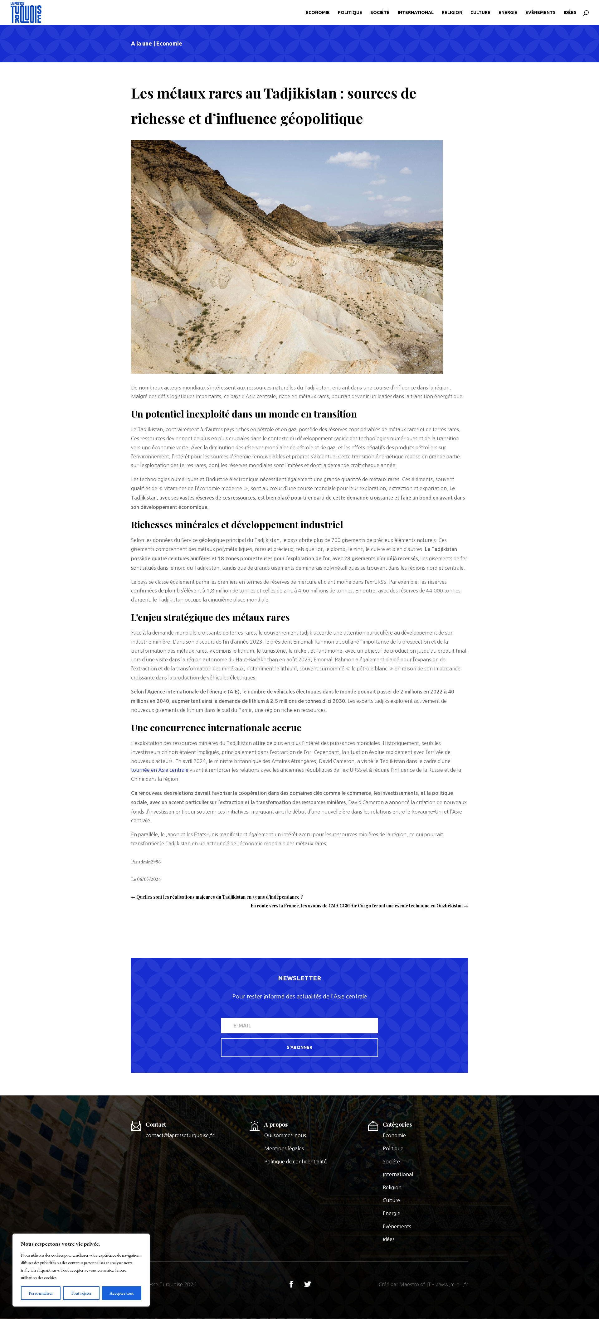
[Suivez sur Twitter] (307, 1284)
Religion (452, 12)
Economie (318, 12)
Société (380, 12)
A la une (141, 43)
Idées (570, 12)
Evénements (540, 12)
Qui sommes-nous (285, 1135)
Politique (350, 12)
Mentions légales (284, 1148)
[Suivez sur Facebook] (291, 1284)
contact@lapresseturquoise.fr (180, 1135)
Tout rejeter (81, 1293)
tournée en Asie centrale (159, 769)
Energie (508, 12)
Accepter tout (122, 1293)
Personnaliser (41, 1293)
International (416, 12)
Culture (480, 12)
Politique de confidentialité (295, 1161)
